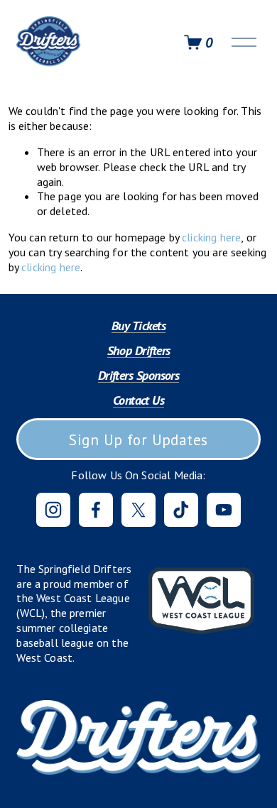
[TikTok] (181, 510)
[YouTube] (224, 510)
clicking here (211, 237)
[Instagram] (53, 510)
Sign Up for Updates (138, 439)
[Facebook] (96, 510)
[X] (138, 510)
